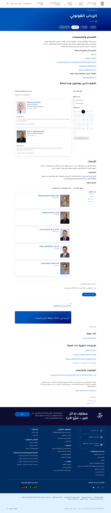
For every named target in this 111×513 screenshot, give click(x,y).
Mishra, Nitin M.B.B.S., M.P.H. (49, 246)
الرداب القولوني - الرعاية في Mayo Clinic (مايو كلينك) (80, 288)
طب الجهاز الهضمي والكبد (87, 70)
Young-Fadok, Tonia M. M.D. (49, 263)
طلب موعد (91, 21)
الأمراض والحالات (90, 10)
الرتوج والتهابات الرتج (89, 338)
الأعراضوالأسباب (93, 27)
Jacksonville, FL (80, 100)
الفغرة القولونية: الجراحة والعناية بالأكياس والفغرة (80, 359)
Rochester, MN (79, 103)
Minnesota (90, 199)
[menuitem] (93, 27)
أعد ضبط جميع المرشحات (81, 138)
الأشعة (93, 54)
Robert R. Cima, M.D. (34, 102)
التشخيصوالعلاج (84, 27)
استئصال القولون (90, 350)
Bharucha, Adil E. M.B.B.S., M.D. (48, 196)
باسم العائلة (76, 107)
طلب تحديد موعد (89, 294)
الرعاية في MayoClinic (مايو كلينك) (64, 27)
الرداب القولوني (83, 16)
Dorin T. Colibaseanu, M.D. (36, 131)
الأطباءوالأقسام (75, 27)
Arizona (91, 194)
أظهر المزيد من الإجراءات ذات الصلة (85, 363)
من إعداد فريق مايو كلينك (88, 284)
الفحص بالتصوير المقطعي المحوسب (84, 354)
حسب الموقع (76, 96)
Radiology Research (89, 78)
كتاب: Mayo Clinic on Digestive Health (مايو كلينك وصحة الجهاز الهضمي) (73, 375)
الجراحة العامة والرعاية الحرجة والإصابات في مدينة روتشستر (76, 62)
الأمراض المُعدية (90, 58)
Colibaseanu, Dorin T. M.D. (50, 212)
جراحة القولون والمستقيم (87, 66)
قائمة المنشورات (87, 176)
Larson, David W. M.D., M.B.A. (49, 229)
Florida (91, 196)
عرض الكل (90, 201)
